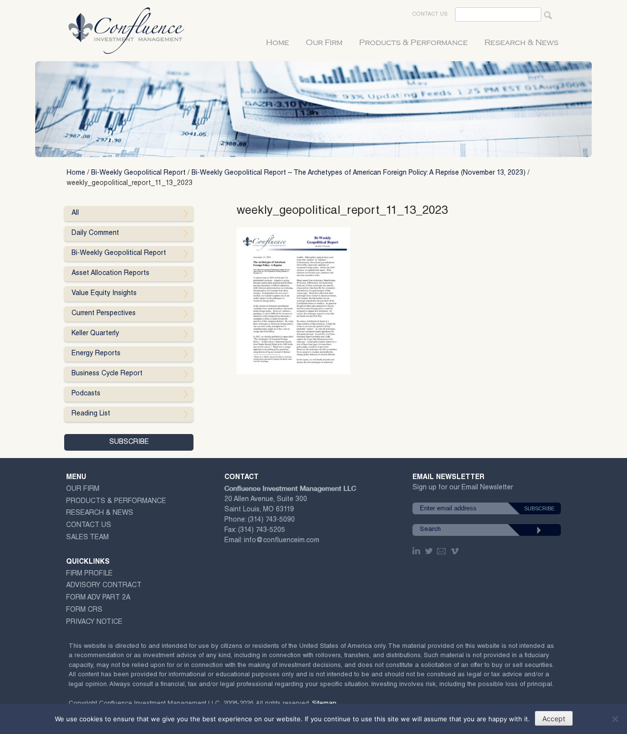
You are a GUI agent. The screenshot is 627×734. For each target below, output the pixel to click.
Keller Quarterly (95, 333)
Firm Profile (89, 574)
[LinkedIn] (417, 551)
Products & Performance (413, 42)
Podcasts (86, 393)
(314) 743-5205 (261, 530)
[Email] (442, 551)
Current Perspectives (104, 313)
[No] (615, 719)
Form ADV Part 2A (98, 598)
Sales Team (87, 537)
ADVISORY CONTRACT (104, 585)
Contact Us (430, 14)
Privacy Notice (94, 622)
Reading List (91, 414)
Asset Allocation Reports (110, 273)
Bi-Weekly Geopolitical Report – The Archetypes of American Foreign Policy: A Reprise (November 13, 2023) (359, 173)
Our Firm (324, 42)
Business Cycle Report (107, 373)
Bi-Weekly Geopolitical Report (138, 173)
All (75, 213)
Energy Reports (96, 353)
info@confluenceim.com (281, 540)
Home (277, 42)
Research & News (521, 42)
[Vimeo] (455, 551)
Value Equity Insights (104, 293)
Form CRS (84, 610)
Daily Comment (95, 233)
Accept (553, 718)
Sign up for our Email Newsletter (462, 489)
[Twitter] (429, 551)
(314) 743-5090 (271, 520)
